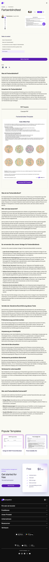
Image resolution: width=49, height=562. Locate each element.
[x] (27, 553)
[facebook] (19, 553)
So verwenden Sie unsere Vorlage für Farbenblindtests (13, 44)
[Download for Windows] (29, 534)
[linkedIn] (24, 553)
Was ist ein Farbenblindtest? (7, 42)
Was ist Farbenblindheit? (7, 40)
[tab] (24, 107)
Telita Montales (9, 16)
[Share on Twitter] (9, 67)
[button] (46, 3)
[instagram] (22, 553)
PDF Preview (4, 51)
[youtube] (30, 553)
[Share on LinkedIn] (3, 67)
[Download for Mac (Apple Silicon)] (19, 534)
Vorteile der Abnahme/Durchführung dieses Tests (12, 46)
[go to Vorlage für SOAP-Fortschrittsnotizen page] (13, 441)
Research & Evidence (6, 49)
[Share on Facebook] (6, 67)
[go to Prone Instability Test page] (36, 441)
